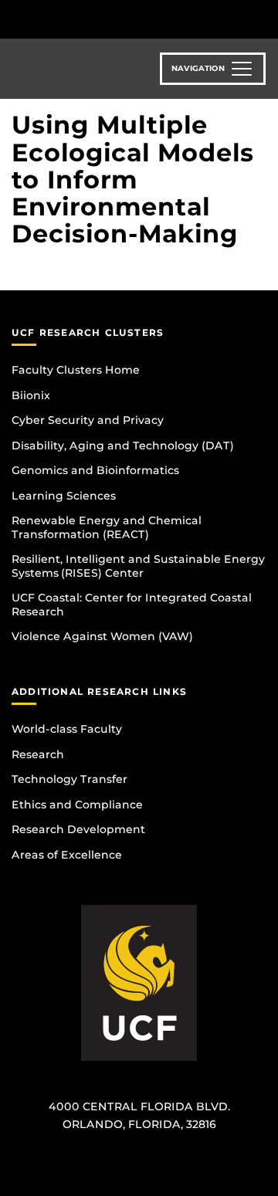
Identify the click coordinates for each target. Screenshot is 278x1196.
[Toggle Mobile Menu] (262, 18)
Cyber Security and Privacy (88, 420)
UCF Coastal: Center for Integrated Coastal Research (132, 604)
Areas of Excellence (67, 855)
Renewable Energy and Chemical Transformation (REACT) (107, 527)
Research (38, 754)
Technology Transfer (69, 779)
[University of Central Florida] (117, 19)
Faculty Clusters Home (76, 370)
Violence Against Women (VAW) (102, 636)
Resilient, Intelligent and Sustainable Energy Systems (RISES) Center (138, 566)
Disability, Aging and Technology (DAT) (123, 445)
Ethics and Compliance (77, 804)
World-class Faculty (67, 729)
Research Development (78, 829)
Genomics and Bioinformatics (95, 470)
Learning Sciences (64, 496)
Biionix (31, 395)
